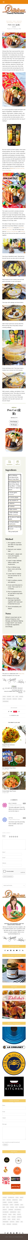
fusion (12, 1207)
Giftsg (11, 818)
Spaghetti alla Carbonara (8, 744)
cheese (4, 1202)
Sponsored (10, 22)
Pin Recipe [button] (14, 425)
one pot (5, 1214)
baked (21, 1197)
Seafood (19, 21)
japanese (11, 1209)
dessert (17, 1204)
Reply (24, 803)
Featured (9, 21)
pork (14, 1214)
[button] (20, 475)
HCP (16, 1207)
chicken (10, 1202)
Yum (3, 32)
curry (11, 1204)
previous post (10, 227)
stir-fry (12, 1221)
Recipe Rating (3, 836)
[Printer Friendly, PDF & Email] (14, 686)
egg (4, 1207)
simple (4, 1219)
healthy (5, 1209)
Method (18, 464)
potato (19, 1214)
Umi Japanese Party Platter (9, 768)
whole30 (9, 1224)
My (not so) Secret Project (14, 688)
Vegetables (17, 22)
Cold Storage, (14, 231)
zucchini (15, 1224)
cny (13, 696)
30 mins (4, 1197)
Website (4, 863)
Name (4, 852)
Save (16, 711)
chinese (9, 696)
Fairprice (8, 231)
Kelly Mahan (12, 803)
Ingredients (9, 464)
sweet (17, 1221)
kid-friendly (18, 1209)
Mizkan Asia (21, 673)
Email (4, 857)
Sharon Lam (15, 715)
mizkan (21, 696)
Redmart (23, 231)
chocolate (5, 1204)
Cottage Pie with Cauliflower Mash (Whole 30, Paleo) (13, 691)
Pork (14, 21)
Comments (14, 707)
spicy (18, 1219)
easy (17, 696)
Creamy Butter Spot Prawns (9, 791)
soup (9, 1219)
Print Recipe (13, 421)
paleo (10, 1214)
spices (13, 1219)
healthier (21, 1207)
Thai (4, 1224)
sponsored (5, 701)
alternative (11, 1197)
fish (8, 1207)
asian (4, 696)
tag (21, 1221)
